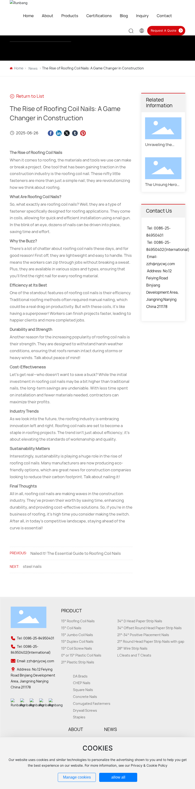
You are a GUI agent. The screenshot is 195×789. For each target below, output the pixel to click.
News (33, 68)
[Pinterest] (83, 133)
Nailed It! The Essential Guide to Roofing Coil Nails (75, 553)
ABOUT (75, 729)
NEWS (110, 729)
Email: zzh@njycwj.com (35, 661)
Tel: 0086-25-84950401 (35, 638)
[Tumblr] (75, 133)
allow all (118, 777)
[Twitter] (67, 133)
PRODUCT (71, 611)
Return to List (29, 96)
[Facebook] (51, 133)
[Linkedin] (59, 133)
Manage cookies (77, 777)
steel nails (32, 566)
